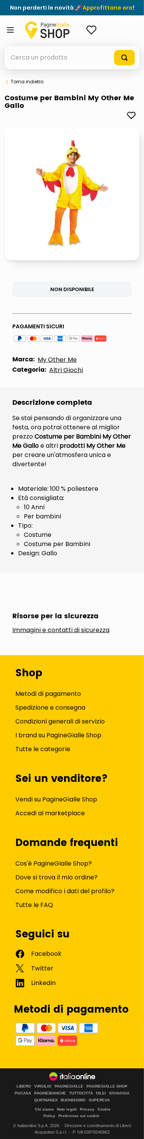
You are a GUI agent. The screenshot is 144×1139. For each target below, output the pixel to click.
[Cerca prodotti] (124, 57)
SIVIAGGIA (119, 1093)
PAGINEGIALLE (69, 1086)
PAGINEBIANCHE (50, 1093)
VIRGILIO (42, 1086)
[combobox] (72, 57)
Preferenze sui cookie (78, 1116)
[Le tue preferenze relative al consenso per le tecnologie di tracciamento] (130, 1125)
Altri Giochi (66, 370)
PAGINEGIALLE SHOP (106, 1086)
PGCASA (23, 1093)
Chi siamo (44, 1109)
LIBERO (24, 1086)
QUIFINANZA (46, 1100)
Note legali (67, 1109)
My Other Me (57, 359)
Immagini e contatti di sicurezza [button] (60, 630)
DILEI (101, 1093)
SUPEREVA (99, 1100)
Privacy (87, 1109)
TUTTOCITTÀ (81, 1093)
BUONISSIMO (73, 1100)
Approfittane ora (107, 8)
